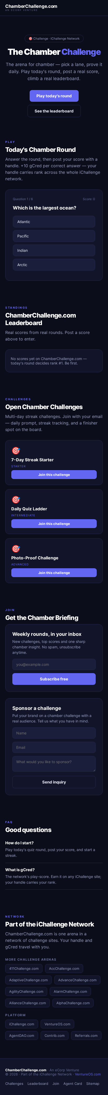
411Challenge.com (24, 968)
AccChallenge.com (64, 968)
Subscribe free (54, 679)
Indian (22, 250)
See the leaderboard (54, 111)
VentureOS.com (57, 1024)
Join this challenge (54, 474)
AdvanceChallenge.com (77, 980)
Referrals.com (86, 1035)
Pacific (23, 236)
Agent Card (72, 1083)
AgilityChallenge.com (26, 991)
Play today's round (54, 95)
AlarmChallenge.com (70, 991)
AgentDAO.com (21, 1035)
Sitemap (92, 1083)
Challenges (14, 1083)
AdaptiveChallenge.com (28, 980)
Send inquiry (54, 782)
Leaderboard (38, 1083)
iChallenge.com (21, 1024)
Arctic (22, 264)
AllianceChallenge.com (27, 1003)
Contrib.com (54, 1035)
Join (55, 1083)
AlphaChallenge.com (73, 1003)
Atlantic (23, 221)
